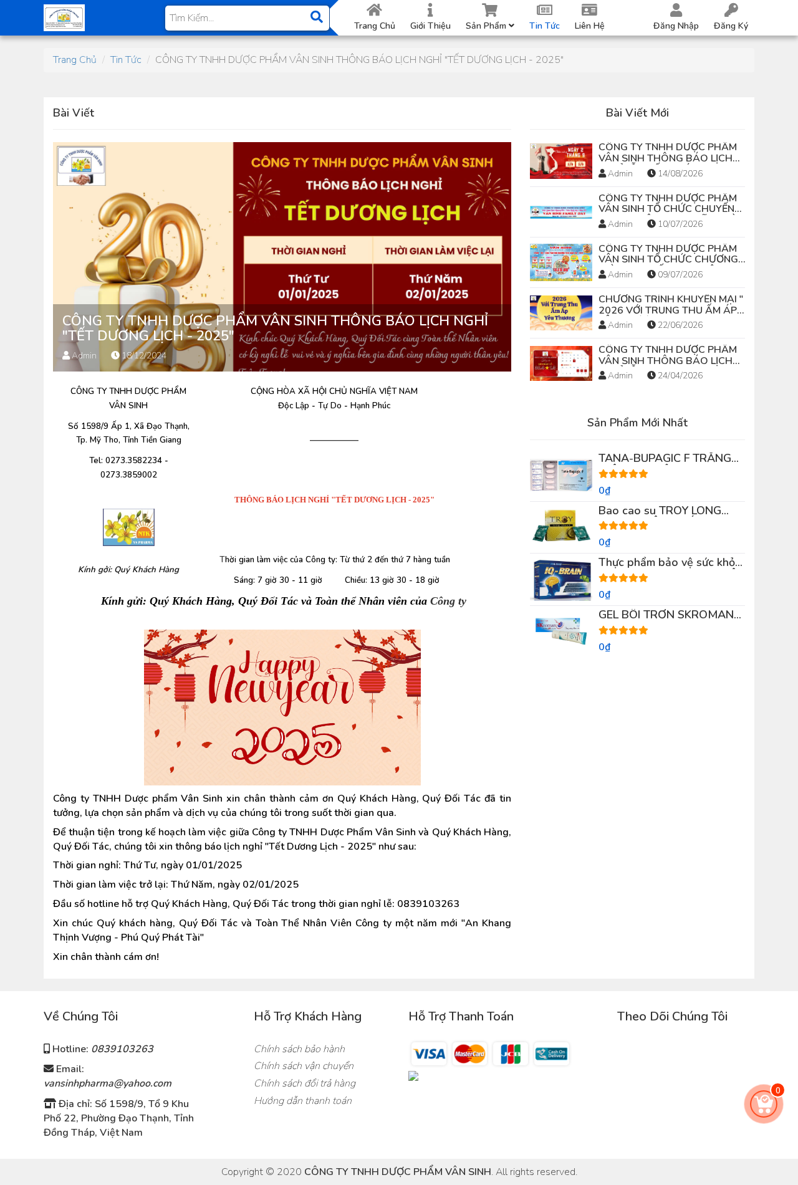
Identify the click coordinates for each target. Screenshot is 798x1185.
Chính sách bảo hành (299, 1049)
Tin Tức (544, 26)
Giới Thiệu (430, 26)
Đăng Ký (731, 26)
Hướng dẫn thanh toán (303, 1101)
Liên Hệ (590, 26)
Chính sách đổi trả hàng (304, 1083)
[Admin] (64, 17)
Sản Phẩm (487, 26)
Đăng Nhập (676, 26)
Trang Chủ (374, 26)
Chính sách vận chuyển (303, 1066)
